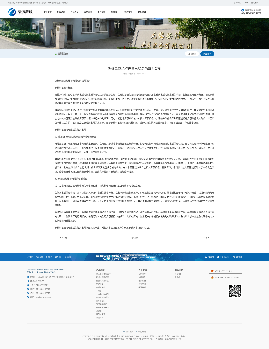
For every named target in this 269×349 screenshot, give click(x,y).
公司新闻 (192, 53)
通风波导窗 (100, 314)
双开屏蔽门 (100, 301)
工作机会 (49, 257)
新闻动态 (61, 12)
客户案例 (88, 12)
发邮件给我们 (225, 257)
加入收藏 (237, 3)
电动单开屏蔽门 (102, 297)
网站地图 (254, 3)
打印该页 (211, 257)
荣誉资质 (142, 287)
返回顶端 (239, 257)
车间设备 (142, 277)
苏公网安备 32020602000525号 (226, 278)
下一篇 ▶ (205, 238)
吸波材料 (99, 318)
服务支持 (179, 270)
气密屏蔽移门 (101, 304)
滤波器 (99, 311)
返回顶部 (134, 238)
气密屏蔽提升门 (102, 307)
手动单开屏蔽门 (102, 294)
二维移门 (99, 291)
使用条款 (142, 332)
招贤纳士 (115, 12)
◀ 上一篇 (63, 238)
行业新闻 (207, 53)
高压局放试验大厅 (103, 274)
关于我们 (30, 257)
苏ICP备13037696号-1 (223, 271)
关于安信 (48, 12)
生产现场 (101, 12)
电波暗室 (99, 284)
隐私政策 (129, 332)
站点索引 (68, 257)
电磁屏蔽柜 (100, 287)
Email (246, 3)
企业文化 (142, 284)
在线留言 (128, 12)
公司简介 (142, 274)
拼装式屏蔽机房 (102, 281)
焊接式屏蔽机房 (102, 277)
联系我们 (142, 12)
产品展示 (74, 12)
